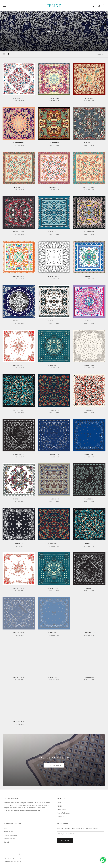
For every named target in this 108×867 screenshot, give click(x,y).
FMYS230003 (54, 143)
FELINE (59, 806)
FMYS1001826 (18, 321)
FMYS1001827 (89, 276)
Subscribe (65, 840)
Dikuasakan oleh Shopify (13, 861)
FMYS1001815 (89, 454)
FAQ (5, 828)
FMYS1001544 (89, 632)
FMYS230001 (89, 143)
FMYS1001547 (89, 588)
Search (59, 803)
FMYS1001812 (89, 499)
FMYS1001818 (89, 410)
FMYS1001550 (54, 588)
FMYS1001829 (18, 276)
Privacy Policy (8, 832)
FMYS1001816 (54, 454)
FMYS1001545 (54, 632)
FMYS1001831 (89, 232)
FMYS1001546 (18, 632)
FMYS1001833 (18, 232)
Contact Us (60, 817)
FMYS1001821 (89, 365)
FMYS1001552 (89, 543)
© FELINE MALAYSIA (13, 858)
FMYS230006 (54, 98)
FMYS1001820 (18, 410)
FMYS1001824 (89, 321)
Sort (99, 54)
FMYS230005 (89, 98)
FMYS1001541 (89, 677)
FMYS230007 (18, 98)
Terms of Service (9, 839)
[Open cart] (104, 6)
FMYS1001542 (54, 677)
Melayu (28, 854)
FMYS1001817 (18, 454)
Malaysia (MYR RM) (12, 854)
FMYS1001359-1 (89, 187)
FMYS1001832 (54, 232)
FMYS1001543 (18, 677)
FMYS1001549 (18, 588)
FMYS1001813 (54, 499)
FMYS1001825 (54, 321)
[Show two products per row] (4, 54)
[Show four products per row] (8, 54)
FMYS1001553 (53, 543)
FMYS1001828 (54, 276)
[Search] (99, 6)
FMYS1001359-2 (54, 187)
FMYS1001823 (18, 365)
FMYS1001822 (54, 365)
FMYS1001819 (54, 410)
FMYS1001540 (18, 721)
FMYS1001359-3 (18, 187)
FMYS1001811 (19, 543)
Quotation (7, 842)
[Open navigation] (4, 6)
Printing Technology (63, 813)
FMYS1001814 (18, 499)
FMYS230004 (18, 143)
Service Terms (61, 810)
